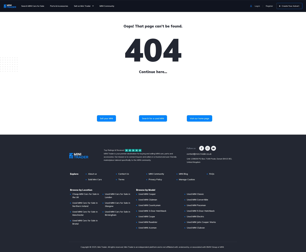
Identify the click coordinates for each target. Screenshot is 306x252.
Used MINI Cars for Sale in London (117, 195)
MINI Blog (183, 174)
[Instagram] (207, 148)
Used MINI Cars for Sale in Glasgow (117, 204)
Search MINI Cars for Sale (32, 6)
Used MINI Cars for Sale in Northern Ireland (85, 204)
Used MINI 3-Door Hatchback (152, 211)
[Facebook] (201, 148)
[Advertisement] (153, 97)
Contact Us (123, 174)
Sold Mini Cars (95, 179)
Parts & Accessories (59, 6)
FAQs (211, 174)
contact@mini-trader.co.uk (199, 154)
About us (92, 174)
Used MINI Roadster (148, 222)
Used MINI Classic (195, 194)
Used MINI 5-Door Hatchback (201, 211)
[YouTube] (213, 148)
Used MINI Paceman (196, 205)
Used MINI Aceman (148, 227)
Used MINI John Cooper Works (201, 222)
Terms (121, 179)
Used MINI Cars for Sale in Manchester (85, 213)
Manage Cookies (187, 179)
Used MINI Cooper (147, 194)
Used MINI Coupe (147, 216)
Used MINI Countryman (150, 205)
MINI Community (107, 6)
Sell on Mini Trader (82, 6)
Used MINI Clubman (148, 199)
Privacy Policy (155, 179)
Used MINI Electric (195, 216)
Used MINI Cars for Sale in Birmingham (117, 213)
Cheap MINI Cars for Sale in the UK (85, 195)
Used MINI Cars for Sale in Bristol (85, 222)
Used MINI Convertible (197, 199)
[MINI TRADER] (10, 6)
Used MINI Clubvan (196, 227)
